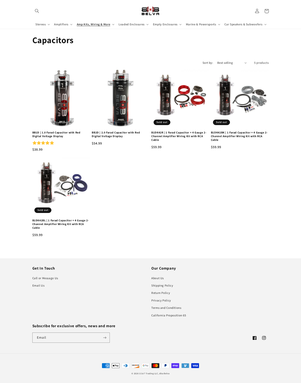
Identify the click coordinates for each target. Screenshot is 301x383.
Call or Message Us (45, 278)
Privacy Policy (161, 300)
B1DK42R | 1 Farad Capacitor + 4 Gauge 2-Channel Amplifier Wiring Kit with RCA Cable (178, 136)
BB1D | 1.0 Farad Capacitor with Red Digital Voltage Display (56, 134)
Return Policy (160, 293)
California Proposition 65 (168, 315)
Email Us (38, 285)
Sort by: (208, 63)
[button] (37, 11)
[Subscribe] (104, 338)
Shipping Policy (162, 285)
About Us (157, 278)
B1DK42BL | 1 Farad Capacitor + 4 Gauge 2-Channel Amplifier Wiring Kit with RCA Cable (60, 224)
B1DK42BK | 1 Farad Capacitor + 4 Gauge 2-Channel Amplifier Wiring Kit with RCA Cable (239, 136)
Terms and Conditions (166, 308)
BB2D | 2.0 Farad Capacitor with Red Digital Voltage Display (116, 134)
